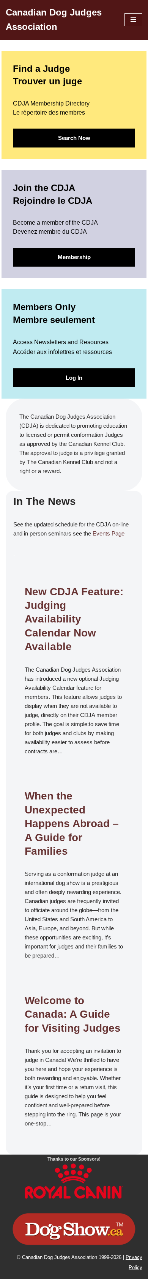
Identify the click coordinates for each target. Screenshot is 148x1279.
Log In (74, 377)
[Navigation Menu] (133, 19)
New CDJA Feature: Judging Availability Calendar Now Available (74, 619)
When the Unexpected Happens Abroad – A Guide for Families (72, 823)
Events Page (108, 533)
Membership (74, 257)
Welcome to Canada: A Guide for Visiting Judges (73, 1014)
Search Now (74, 138)
